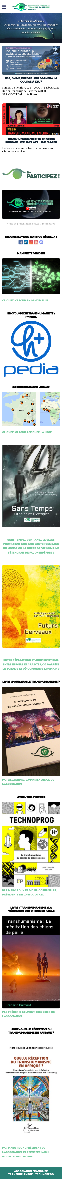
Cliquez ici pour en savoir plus (25, 301)
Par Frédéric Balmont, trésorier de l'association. (28, 1014)
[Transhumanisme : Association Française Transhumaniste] (31, 7)
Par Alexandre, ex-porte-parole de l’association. (28, 782)
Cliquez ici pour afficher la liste (27, 432)
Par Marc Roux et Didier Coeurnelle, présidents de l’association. (29, 892)
